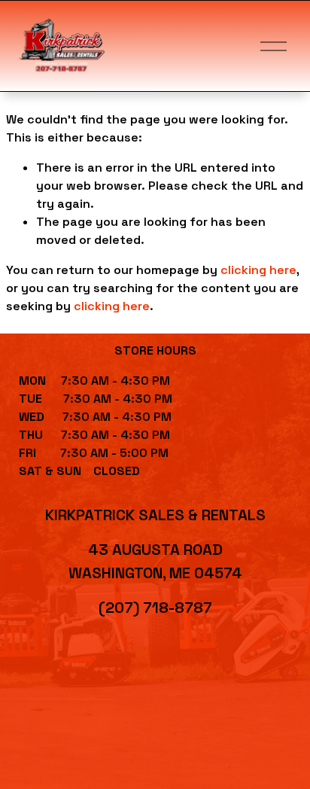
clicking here (258, 270)
